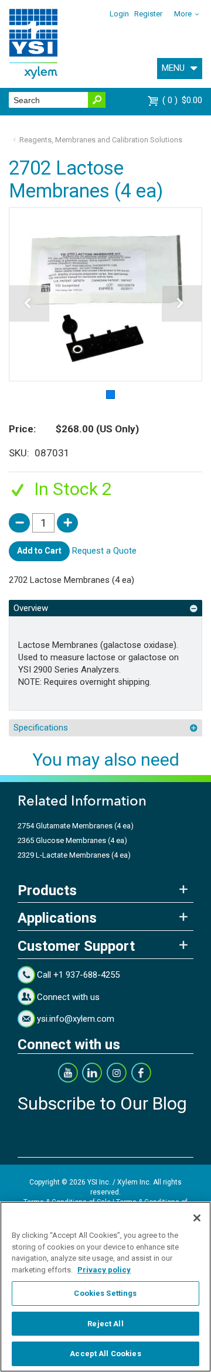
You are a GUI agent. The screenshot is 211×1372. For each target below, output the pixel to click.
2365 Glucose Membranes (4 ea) (72, 840)
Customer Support (76, 946)
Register (148, 13)
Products (47, 890)
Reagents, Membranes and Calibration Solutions (100, 139)
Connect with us (68, 997)
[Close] (197, 1218)
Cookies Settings (105, 1293)
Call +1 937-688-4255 (78, 975)
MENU (173, 68)
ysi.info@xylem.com (75, 1018)
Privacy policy (104, 1269)
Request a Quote (104, 550)
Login (119, 13)
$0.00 (183, 100)
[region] (105, 1287)
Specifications (40, 727)
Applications (57, 918)
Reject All (105, 1323)
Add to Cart (39, 550)
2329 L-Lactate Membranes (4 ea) (74, 855)
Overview (30, 608)
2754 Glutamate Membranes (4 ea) (76, 825)
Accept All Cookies (105, 1353)
